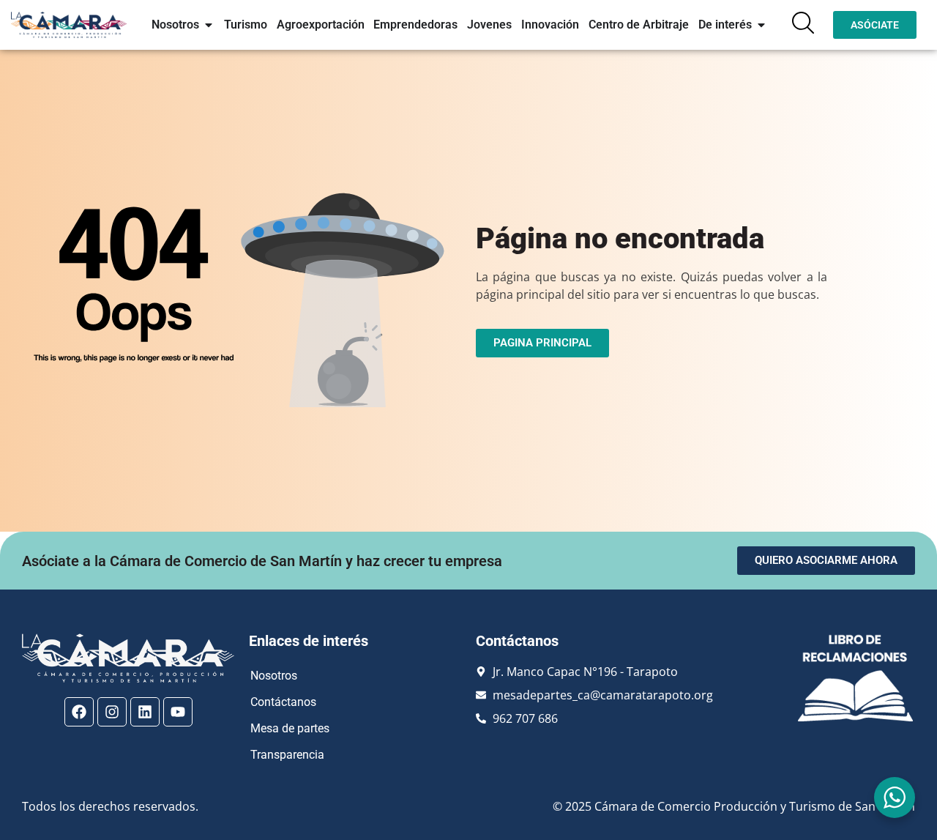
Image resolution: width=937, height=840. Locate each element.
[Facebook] (79, 711)
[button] (803, 23)
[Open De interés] (761, 25)
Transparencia (287, 755)
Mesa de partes (289, 728)
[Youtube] (178, 711)
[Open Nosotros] (208, 25)
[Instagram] (112, 711)
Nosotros (273, 676)
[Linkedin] (145, 711)
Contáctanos (283, 702)
